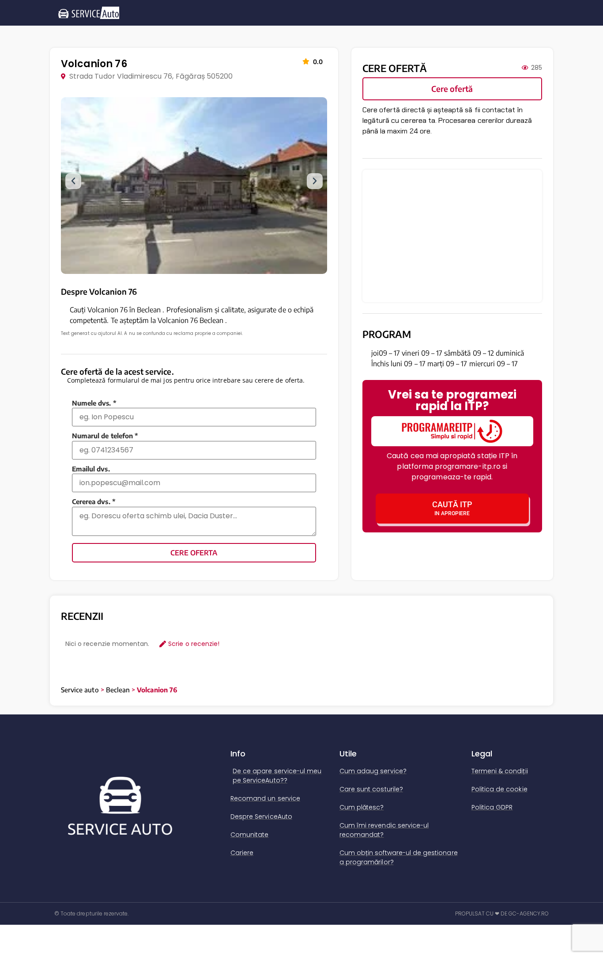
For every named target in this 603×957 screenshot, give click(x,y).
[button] (73, 181)
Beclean (118, 690)
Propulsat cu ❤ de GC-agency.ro (502, 913)
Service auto (80, 690)
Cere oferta (193, 552)
